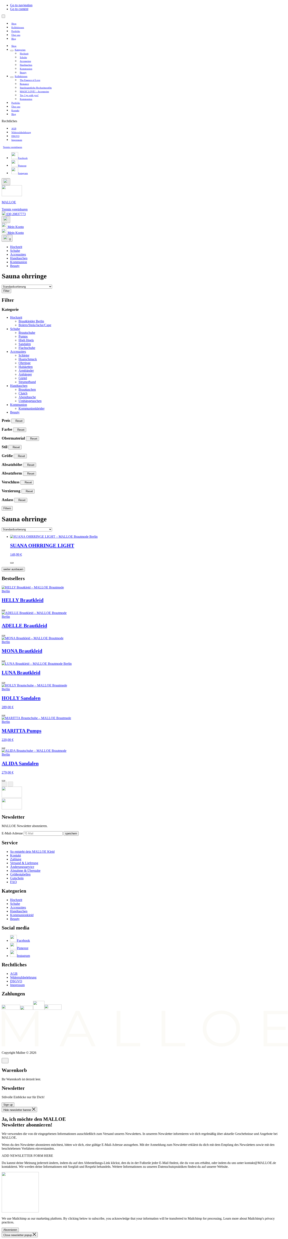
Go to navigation (21, 5)
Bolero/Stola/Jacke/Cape (35, 325)
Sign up (8, 1104)
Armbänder (26, 370)
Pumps (23, 336)
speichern (71, 833)
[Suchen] (6, 181)
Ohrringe (25, 363)
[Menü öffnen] (3, 16)
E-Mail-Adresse (13, 833)
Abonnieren (10, 1229)
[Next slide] (10, 784)
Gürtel (23, 378)
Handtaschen (18, 386)
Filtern (7, 508)
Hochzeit (16, 317)
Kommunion (18, 404)
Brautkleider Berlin (31, 321)
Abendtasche (27, 397)
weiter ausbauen (13, 569)
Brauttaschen (27, 389)
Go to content (19, 9)
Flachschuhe (27, 348)
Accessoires (18, 351)
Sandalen (25, 344)
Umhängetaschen (30, 401)
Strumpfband (27, 382)
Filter (6, 290)
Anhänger (25, 374)
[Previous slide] (4, 784)
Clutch (23, 393)
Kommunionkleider (31, 408)
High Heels (26, 340)
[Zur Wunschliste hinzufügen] (11, 562)
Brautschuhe (27, 332)
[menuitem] (14, 23)
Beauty (15, 412)
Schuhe (15, 329)
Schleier (24, 355)
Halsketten (26, 367)
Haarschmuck (28, 359)
